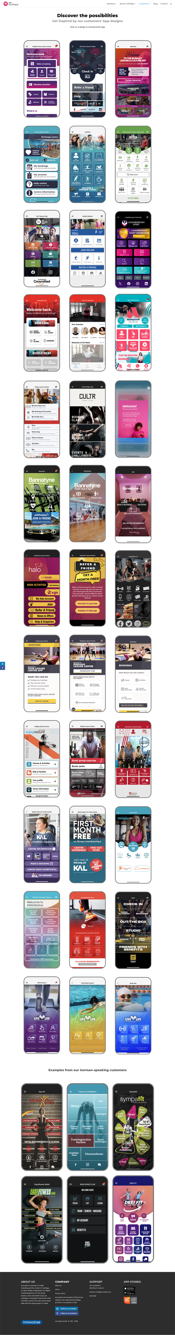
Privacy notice (60, 1293)
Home (57, 1289)
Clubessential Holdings (73, 1300)
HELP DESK (93, 1296)
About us (58, 1285)
